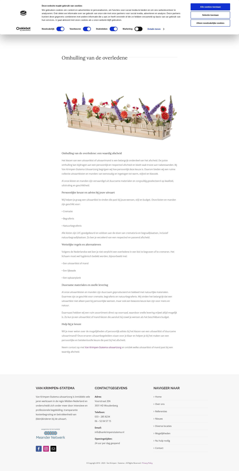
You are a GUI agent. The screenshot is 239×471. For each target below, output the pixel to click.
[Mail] (53, 449)
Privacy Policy (147, 463)
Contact (159, 448)
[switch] (87, 29)
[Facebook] (39, 449)
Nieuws (159, 418)
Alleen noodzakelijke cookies (210, 23)
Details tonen (154, 29)
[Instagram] (46, 449)
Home (158, 396)
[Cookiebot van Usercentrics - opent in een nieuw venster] (23, 29)
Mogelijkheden (162, 433)
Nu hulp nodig (162, 440)
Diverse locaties (163, 426)
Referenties (161, 411)
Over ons (160, 404)
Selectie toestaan (210, 15)
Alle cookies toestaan (210, 7)
